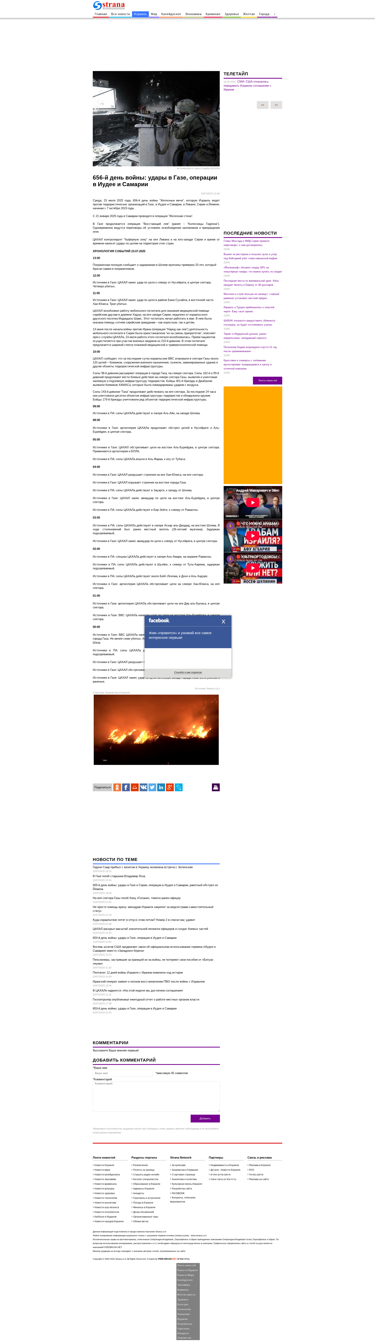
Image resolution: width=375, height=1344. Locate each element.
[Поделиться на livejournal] (179, 787)
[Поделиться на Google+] (170, 787)
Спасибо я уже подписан (188, 672)
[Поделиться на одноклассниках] (117, 787)
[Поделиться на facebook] (126, 787)
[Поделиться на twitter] (152, 787)
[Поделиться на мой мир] (135, 787)
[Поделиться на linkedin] (161, 787)
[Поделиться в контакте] (143, 787)
